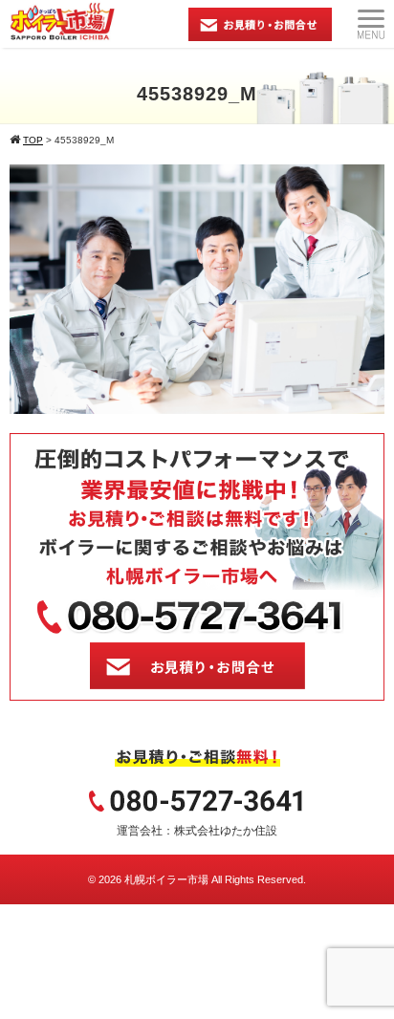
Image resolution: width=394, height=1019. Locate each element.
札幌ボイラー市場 (166, 879)
